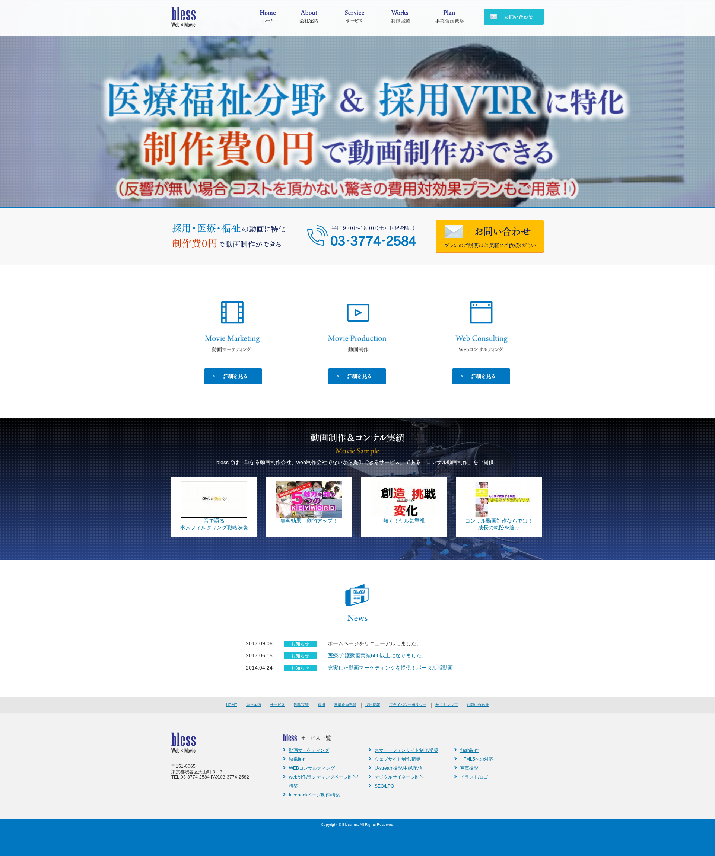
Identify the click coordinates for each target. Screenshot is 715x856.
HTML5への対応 (476, 759)
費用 (321, 705)
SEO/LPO (384, 786)
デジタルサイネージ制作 (399, 777)
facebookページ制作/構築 (314, 795)
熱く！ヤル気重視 (404, 521)
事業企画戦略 (345, 705)
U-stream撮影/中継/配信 (398, 768)
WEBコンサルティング (312, 768)
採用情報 (372, 705)
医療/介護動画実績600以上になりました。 (377, 655)
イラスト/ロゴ (474, 777)
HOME (231, 705)
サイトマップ (446, 705)
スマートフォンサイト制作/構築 (406, 750)
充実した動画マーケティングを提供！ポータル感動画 (390, 668)
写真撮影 (469, 768)
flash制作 (469, 750)
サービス (277, 705)
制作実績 (301, 705)
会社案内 (253, 705)
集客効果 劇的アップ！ (309, 521)
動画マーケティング (309, 750)
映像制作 (298, 759)
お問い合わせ (478, 705)
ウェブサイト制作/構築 (397, 759)
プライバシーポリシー (407, 705)
